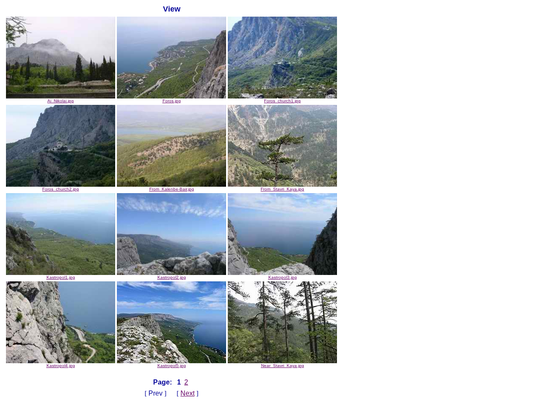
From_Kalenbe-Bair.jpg (171, 189)
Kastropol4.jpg (60, 365)
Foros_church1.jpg (282, 100)
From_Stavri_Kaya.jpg (282, 189)
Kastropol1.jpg (60, 277)
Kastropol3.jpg (282, 277)
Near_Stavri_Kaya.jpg (282, 365)
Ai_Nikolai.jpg (60, 100)
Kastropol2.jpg (171, 277)
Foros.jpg (172, 100)
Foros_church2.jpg (60, 189)
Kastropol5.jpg (171, 365)
